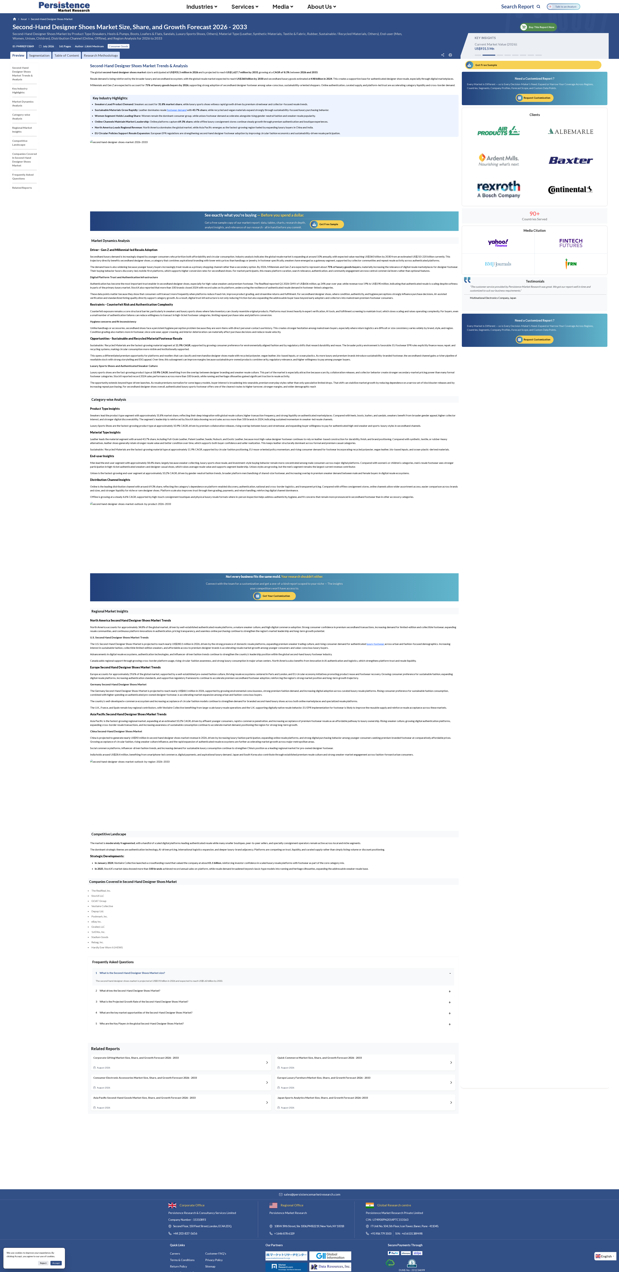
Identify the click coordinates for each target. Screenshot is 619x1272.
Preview (18, 55)
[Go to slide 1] (478, 55)
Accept (56, 1263)
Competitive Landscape (19, 142)
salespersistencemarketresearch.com (312, 1194)
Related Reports (22, 187)
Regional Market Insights (22, 129)
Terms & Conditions (182, 1260)
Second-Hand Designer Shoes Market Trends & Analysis (22, 73)
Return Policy (178, 1266)
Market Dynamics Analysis (23, 103)
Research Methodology (101, 55)
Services (242, 6)
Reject (43, 1263)
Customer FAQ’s (215, 1253)
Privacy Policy (214, 1260)
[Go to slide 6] (523, 55)
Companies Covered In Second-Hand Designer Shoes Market (24, 159)
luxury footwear (376, 643)
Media (281, 6)
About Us (319, 6)
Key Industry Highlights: (20, 90)
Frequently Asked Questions (23, 176)
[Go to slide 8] (538, 55)
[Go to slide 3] (493, 55)
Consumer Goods (118, 46)
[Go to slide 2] (485, 55)
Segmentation (39, 55)
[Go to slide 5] (515, 55)
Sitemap (210, 1266)
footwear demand (177, 109)
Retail (24, 19)
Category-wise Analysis (21, 116)
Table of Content (66, 55)
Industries (200, 6)
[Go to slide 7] (531, 55)
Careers (175, 1253)
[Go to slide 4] (504, 55)
